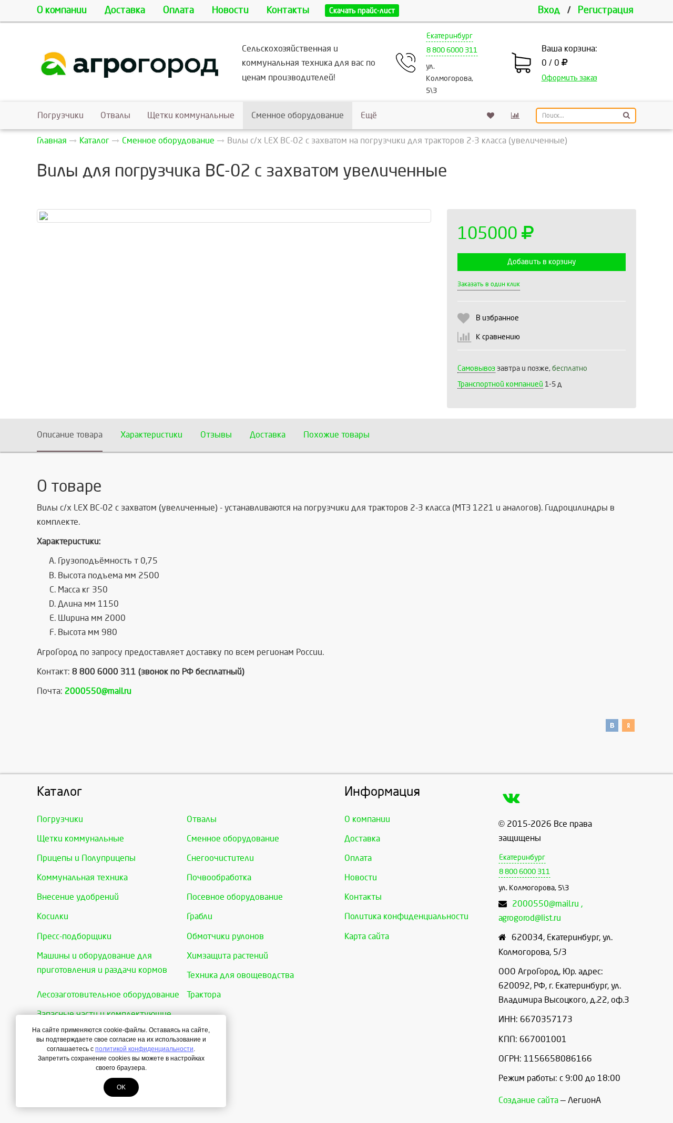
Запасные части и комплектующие (104, 1014)
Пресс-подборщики (74, 936)
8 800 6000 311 (451, 50)
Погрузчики (60, 115)
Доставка (125, 10)
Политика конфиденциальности (406, 916)
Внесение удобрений (78, 896)
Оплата (178, 10)
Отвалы (115, 115)
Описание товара (70, 434)
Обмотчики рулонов (225, 936)
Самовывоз (476, 368)
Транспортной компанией (500, 384)
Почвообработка (219, 877)
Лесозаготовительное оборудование (108, 994)
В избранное (497, 318)
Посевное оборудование (235, 896)
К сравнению (498, 337)
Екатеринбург (449, 36)
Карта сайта (366, 936)
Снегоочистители (220, 858)
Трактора (204, 994)
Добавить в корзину (541, 262)
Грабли (199, 916)
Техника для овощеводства (240, 975)
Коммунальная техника (82, 877)
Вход (549, 10)
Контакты (288, 10)
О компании (62, 10)
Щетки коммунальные (190, 115)
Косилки (52, 916)
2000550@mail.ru (98, 691)
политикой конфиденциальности (144, 1049)
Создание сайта (528, 1100)
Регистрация (606, 10)
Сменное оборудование (297, 115)
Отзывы (216, 434)
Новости (230, 10)
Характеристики (151, 434)
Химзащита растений (227, 955)
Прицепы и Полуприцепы (86, 858)
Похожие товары (336, 434)
